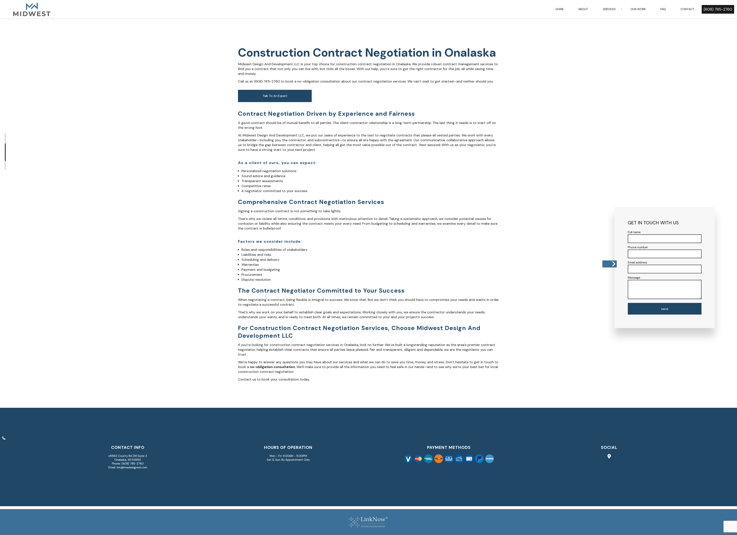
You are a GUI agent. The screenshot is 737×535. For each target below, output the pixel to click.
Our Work (638, 9)
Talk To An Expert (275, 96)
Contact (687, 9)
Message (634, 278)
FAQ (663, 9)
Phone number (638, 247)
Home (560, 9)
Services (609, 9)
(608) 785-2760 (718, 9)
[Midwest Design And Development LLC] (31, 9)
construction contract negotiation (363, 64)
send (664, 309)
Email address (637, 262)
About (583, 9)
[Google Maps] (609, 457)
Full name (634, 232)
